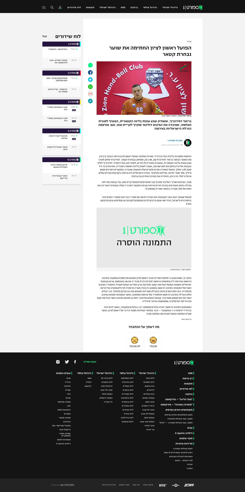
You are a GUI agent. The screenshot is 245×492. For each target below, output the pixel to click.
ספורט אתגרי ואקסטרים (65, 434)
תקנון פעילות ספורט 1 (183, 448)
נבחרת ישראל (148, 398)
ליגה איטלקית (127, 398)
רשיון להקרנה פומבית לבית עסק (178, 452)
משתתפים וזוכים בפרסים (179, 409)
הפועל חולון (107, 394)
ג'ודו (69, 394)
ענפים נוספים (63, 373)
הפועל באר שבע (147, 422)
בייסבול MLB (65, 429)
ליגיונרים (150, 390)
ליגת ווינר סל (106, 378)
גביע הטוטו (149, 386)
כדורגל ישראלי (170, 7)
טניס (190, 428)
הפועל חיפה (149, 418)
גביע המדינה (148, 394)
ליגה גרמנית (128, 390)
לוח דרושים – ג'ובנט (184, 460)
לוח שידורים (74, 7)
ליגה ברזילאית (127, 418)
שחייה (68, 390)
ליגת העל (150, 378)
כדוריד (189, 41)
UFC (69, 406)
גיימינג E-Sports (184, 433)
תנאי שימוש (186, 438)
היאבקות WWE (64, 410)
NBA (89, 378)
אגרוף (68, 398)
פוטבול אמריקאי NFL (61, 426)
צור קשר (136, 485)
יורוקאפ (88, 386)
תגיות (190, 464)
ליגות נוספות (127, 422)
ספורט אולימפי (64, 402)
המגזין (190, 468)
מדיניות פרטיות (184, 443)
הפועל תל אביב (147, 414)
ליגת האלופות (127, 378)
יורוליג (89, 382)
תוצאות (90, 7)
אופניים (67, 414)
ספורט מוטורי (65, 418)
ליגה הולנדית (127, 406)
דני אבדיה (108, 402)
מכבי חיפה (149, 402)
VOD (123, 7)
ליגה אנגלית (128, 386)
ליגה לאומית (148, 382)
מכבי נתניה (149, 426)
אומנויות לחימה (64, 440)
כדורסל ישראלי (107, 7)
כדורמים (67, 422)
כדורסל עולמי (84, 373)
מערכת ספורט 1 (175, 140)
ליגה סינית (128, 414)
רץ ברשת (188, 378)
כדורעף (67, 386)
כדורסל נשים (106, 386)
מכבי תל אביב (148, 410)
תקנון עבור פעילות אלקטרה (180, 419)
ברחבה (134, 7)
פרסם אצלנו (147, 485)
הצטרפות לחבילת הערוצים (181, 456)
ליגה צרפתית (127, 402)
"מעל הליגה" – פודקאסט (179, 399)
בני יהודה (150, 429)
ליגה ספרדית (127, 394)
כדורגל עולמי (150, 7)
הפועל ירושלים (106, 398)
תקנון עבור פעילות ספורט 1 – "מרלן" (176, 423)
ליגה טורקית (127, 410)
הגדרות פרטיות (109, 485)
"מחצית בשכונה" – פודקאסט (177, 404)
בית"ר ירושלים (148, 406)
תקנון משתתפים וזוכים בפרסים (179, 415)
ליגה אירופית (127, 382)
